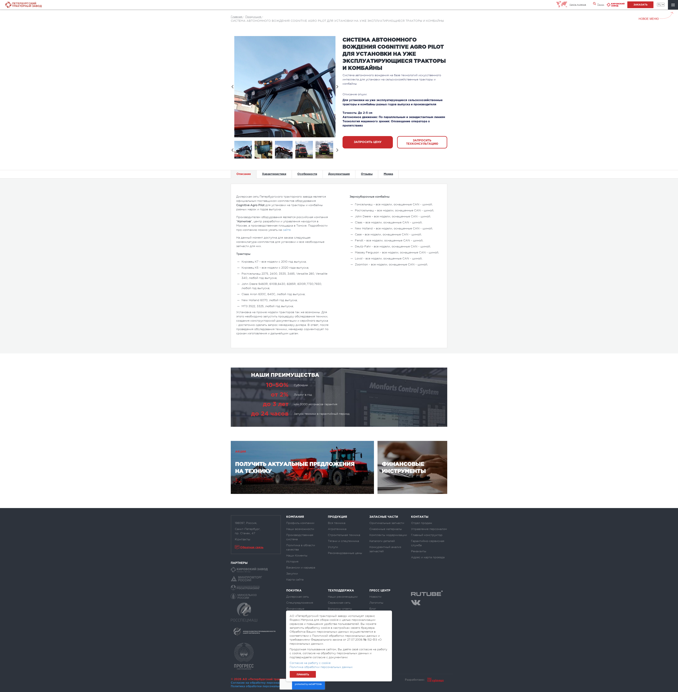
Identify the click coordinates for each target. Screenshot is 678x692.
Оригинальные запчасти (386, 523)
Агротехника (337, 529)
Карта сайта (295, 579)
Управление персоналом (429, 529)
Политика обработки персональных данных (263, 686)
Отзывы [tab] (367, 174)
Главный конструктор (426, 535)
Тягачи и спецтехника (343, 541)
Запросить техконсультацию (422, 142)
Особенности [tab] (307, 174)
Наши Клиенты (296, 555)
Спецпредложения (299, 602)
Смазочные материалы (385, 529)
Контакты (242, 539)
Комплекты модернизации (388, 535)
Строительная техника (344, 535)
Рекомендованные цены (345, 553)
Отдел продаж (421, 523)
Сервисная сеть (339, 602)
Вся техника (336, 523)
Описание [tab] (243, 174)
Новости (375, 596)
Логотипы (376, 602)
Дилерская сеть (297, 596)
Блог (372, 608)
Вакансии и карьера (300, 567)
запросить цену (368, 142)
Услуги (333, 547)
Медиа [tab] (388, 174)
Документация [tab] (339, 174)
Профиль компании (300, 523)
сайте (287, 229)
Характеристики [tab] (274, 174)
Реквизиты (418, 551)
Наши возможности (300, 529)
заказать (640, 5)
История (292, 561)
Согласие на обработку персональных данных (265, 683)
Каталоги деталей (382, 541)
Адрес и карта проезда (428, 557)
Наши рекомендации (343, 596)
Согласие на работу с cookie (310, 663)
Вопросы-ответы (340, 608)
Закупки (292, 573)
